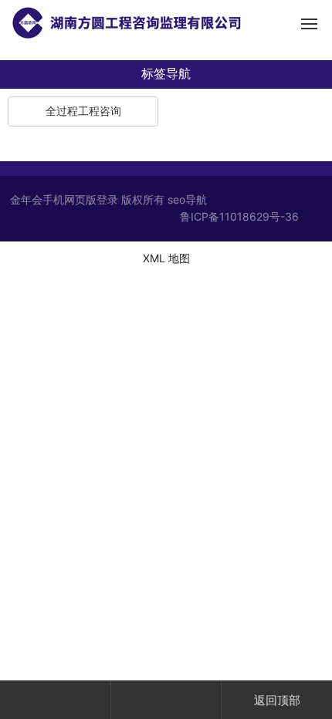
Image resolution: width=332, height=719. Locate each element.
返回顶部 (277, 700)
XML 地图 (166, 258)
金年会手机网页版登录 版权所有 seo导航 (108, 199)
